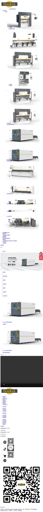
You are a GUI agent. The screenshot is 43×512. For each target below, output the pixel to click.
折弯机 (6, 11)
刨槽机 (4, 287)
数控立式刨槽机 (10, 203)
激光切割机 (5, 276)
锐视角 (15, 240)
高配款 (10, 26)
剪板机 (4, 280)
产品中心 (4, 10)
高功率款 (9, 123)
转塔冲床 (4, 401)
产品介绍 (4, 234)
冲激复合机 (9, 211)
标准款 (10, 84)
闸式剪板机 (9, 160)
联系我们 (2, 245)
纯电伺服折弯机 (12, 8)
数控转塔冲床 (10, 193)
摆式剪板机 (9, 159)
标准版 (10, 27)
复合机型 (4, 291)
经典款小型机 (12, 28)
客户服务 (4, 238)
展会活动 (8, 240)
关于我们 (4, 241)
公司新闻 (4, 240)
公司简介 (4, 243)
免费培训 (8, 238)
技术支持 (4, 237)
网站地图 (20, 510)
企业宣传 (8, 234)
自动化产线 (7, 232)
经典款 (10, 85)
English (4, 251)
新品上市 (12, 240)
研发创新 (4, 232)
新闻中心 (4, 239)
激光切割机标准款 (10, 124)
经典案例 (4, 236)
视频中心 (4, 233)
